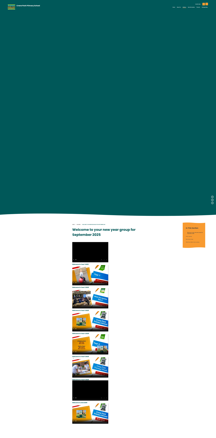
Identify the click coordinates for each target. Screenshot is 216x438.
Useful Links (198, 4)
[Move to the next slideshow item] (212, 197)
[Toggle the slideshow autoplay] (212, 203)
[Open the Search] (203, 4)
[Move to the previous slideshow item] (212, 200)
